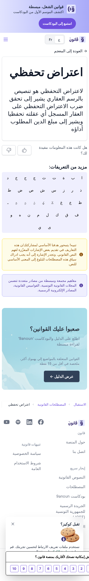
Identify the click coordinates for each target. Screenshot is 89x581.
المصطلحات (75, 486)
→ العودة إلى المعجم (70, 50)
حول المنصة (75, 442)
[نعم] (24, 150)
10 (14, 569)
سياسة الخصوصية (27, 453)
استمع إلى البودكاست (57, 23)
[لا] (9, 150)
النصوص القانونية (72, 477)
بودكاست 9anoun (70, 496)
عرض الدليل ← (62, 376)
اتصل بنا (79, 451)
